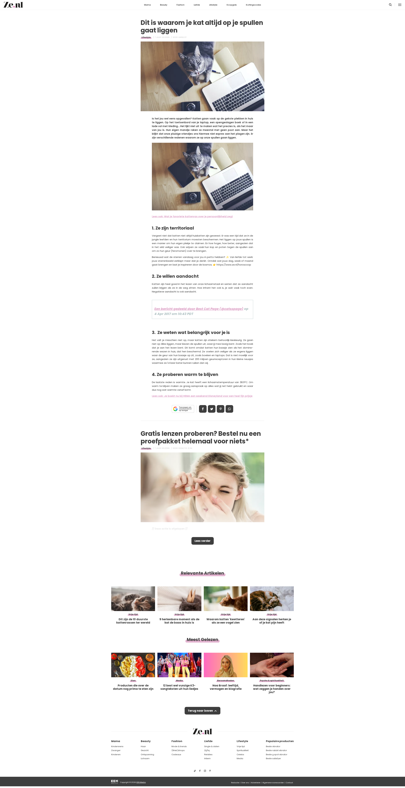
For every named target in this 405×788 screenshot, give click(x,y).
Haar (143, 746)
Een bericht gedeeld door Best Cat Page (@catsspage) (198, 309)
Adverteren (256, 782)
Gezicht (145, 750)
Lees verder (203, 541)
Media (240, 758)
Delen (203, 409)
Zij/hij (207, 750)
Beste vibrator (273, 746)
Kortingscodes (253, 4)
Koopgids (232, 4)
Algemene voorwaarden (273, 782)
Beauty (163, 4)
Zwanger (116, 750)
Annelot (182, 37)
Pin (220, 409)
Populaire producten (280, 741)
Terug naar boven (200, 711)
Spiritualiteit (243, 750)
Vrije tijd (241, 746)
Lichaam (145, 758)
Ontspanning (147, 754)
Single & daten (211, 746)
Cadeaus (176, 754)
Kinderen (116, 754)
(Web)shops (178, 750)
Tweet (211, 409)
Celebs (240, 754)
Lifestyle (213, 4)
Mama (147, 4)
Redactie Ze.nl (185, 448)
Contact (289, 782)
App (229, 409)
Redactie (235, 782)
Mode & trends (179, 746)
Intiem (207, 758)
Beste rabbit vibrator (276, 750)
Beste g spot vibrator (276, 754)
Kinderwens (117, 746)
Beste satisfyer (273, 758)
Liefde (197, 4)
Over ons (245, 782)
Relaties (208, 754)
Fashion (180, 4)
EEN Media (141, 782)
